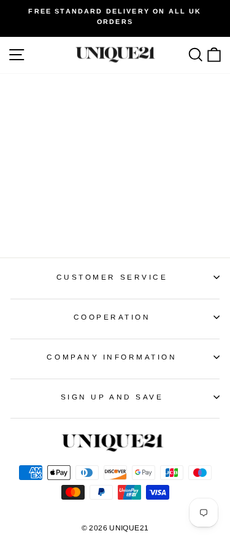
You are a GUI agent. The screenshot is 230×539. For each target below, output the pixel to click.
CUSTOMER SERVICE (112, 277)
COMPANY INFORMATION (112, 357)
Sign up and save (112, 397)
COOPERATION (112, 317)
